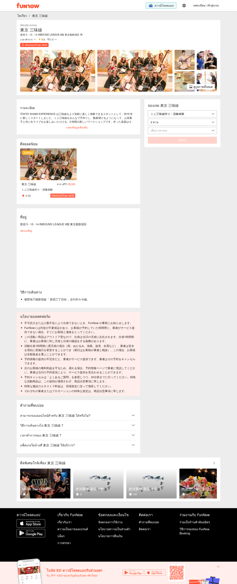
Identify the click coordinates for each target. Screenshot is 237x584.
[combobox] (182, 122)
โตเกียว (22, 15)
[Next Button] (214, 463)
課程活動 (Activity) (28, 25)
